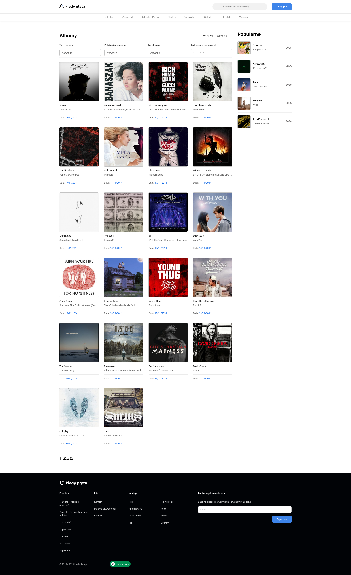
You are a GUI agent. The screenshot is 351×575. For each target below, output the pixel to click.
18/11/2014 (116, 248)
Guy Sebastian (156, 366)
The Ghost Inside (202, 105)
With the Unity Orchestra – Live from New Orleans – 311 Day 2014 (183, 240)
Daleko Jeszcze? (113, 435)
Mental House (156, 174)
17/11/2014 (116, 117)
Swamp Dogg (111, 301)
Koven (62, 105)
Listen (196, 370)
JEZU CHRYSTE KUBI (264, 123)
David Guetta (199, 366)
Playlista (172, 17)
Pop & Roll (198, 305)
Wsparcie (243, 17)
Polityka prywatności (105, 508)
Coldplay (63, 431)
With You (197, 240)
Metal (164, 515)
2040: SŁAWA (260, 86)
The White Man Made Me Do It (119, 305)
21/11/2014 (71, 378)
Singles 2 (109, 240)
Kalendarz (64, 536)
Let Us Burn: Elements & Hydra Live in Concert (216, 174)
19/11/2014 (205, 313)
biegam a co (259, 49)
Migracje (108, 174)
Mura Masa (65, 235)
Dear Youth (199, 109)
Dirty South (198, 235)
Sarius (107, 431)
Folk (131, 522)
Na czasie (64, 543)
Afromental (154, 170)
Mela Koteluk (111, 170)
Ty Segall (109, 235)
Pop (131, 501)
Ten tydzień (109, 17)
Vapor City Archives (69, 174)
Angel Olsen (65, 301)
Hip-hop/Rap (167, 501)
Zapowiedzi (128, 17)
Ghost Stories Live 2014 (71, 435)
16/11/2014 (71, 117)
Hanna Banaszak (113, 105)
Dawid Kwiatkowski (203, 301)
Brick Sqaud (155, 305)
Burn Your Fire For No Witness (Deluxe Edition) (83, 305)
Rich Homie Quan (158, 105)
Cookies (98, 515)
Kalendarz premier (150, 17)
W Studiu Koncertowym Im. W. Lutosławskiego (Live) (131, 109)
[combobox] (239, 6)
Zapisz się (282, 519)
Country (165, 522)
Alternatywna (135, 508)
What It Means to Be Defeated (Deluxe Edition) (128, 370)
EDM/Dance (135, 515)
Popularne (64, 550)
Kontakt (227, 17)
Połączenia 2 (260, 68)
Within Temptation (202, 170)
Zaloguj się (281, 6)
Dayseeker (109, 366)
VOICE (256, 105)
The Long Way (66, 370)
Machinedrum (66, 170)
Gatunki (208, 17)
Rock (163, 508)
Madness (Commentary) (161, 370)
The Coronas (66, 366)
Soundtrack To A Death (71, 240)
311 (150, 235)
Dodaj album (190, 17)
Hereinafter (65, 109)
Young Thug (155, 301)
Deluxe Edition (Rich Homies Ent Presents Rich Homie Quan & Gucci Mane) (187, 109)
